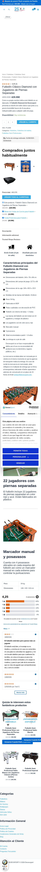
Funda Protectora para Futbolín (15, 218)
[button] (9, 9)
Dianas (2, 809)
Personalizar (19, 457)
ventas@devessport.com (23, 375)
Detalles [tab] (21, 414)
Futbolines (10, 74)
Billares (2, 801)
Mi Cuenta (3, 846)
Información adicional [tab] (10, 235)
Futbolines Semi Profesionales (12, 133)
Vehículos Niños (6, 812)
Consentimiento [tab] (9, 414)
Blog (1, 837)
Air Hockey (4, 804)
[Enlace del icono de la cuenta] (38, 9)
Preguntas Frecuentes (8, 851)
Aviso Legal (4, 826)
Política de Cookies (7, 831)
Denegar (20, 463)
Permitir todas (20, 451)
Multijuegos (4, 807)
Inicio (4, 74)
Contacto (3, 849)
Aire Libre (3, 815)
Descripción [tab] (6, 231)
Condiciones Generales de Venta (11, 834)
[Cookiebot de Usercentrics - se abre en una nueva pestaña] (29, 407)
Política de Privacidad (7, 829)
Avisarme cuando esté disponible (17, 742)
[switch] (5, 869)
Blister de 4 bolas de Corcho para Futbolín (19, 211)
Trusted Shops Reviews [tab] (11, 239)
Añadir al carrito (27, 122)
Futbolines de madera (24, 130)
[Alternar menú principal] (4, 9)
